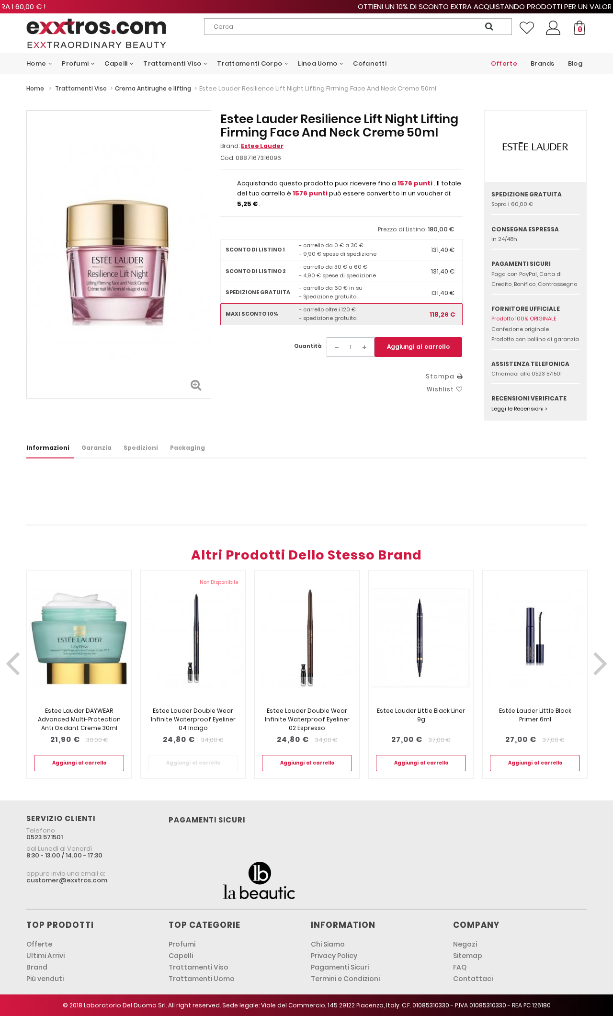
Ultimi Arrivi (45, 955)
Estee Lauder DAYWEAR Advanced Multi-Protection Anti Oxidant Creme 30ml (79, 719)
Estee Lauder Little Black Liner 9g (421, 715)
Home (35, 88)
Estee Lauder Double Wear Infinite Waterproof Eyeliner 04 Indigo (193, 719)
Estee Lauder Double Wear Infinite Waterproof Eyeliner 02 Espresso (307, 719)
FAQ (459, 967)
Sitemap (467, 955)
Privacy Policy (334, 955)
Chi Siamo (328, 944)
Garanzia (96, 448)
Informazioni (47, 448)
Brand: (252, 146)
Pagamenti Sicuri (340, 967)
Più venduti (45, 978)
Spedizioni (141, 448)
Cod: (227, 158)
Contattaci (473, 978)
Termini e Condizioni (345, 978)
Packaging (187, 448)
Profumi (182, 944)
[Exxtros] (96, 33)
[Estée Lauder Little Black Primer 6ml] (535, 638)
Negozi (465, 944)
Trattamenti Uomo (202, 978)
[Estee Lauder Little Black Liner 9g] (421, 638)
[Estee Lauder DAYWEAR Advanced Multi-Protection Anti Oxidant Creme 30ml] (79, 638)
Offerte (39, 944)
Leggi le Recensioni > (519, 408)
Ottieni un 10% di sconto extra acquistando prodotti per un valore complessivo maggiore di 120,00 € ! (306, 6)
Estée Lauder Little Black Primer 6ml (535, 715)
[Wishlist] (527, 28)
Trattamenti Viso (198, 967)
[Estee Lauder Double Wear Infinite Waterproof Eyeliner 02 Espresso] (307, 638)
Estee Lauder (262, 146)
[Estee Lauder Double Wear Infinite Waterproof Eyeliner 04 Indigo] (193, 638)
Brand (36, 967)
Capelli (181, 955)
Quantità (308, 346)
